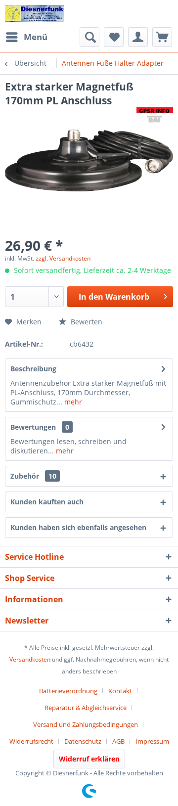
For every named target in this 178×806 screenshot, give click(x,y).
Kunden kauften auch (47, 501)
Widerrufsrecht (31, 741)
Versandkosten (29, 659)
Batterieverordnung (68, 690)
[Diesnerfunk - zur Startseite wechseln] (34, 13)
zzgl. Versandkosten (63, 258)
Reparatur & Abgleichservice (85, 707)
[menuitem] (26, 37)
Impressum (152, 741)
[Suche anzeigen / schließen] (89, 37)
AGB (118, 741)
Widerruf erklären (89, 758)
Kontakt (120, 690)
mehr (72, 401)
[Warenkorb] (162, 37)
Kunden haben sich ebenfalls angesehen (78, 527)
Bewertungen (33, 427)
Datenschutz (82, 741)
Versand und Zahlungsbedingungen (85, 724)
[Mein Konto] (138, 37)
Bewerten (85, 321)
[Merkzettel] (114, 37)
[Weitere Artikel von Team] (154, 116)
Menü (35, 37)
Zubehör (33, 476)
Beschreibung (33, 368)
